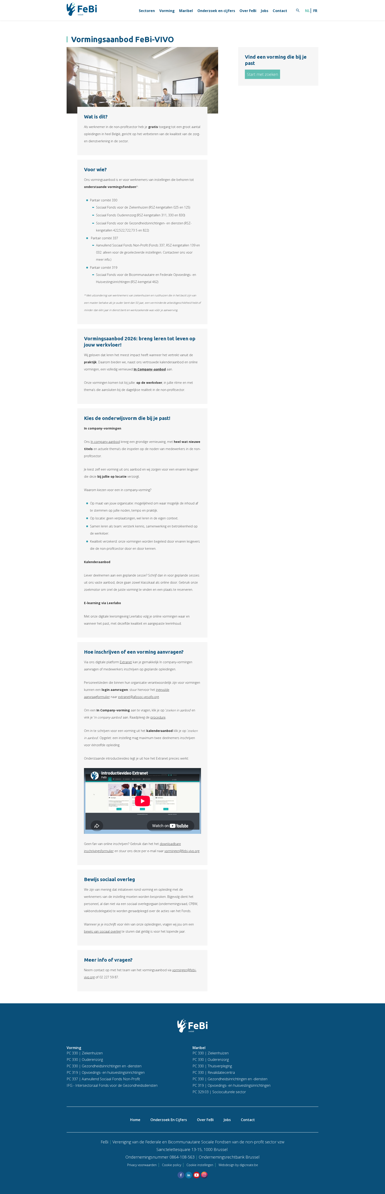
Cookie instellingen (199, 1165)
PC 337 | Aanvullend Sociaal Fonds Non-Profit (103, 1078)
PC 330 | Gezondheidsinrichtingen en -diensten (104, 1066)
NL (307, 10)
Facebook (181, 1175)
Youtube (196, 1175)
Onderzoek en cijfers (216, 10)
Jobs (264, 10)
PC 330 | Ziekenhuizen (85, 1053)
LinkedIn (188, 1175)
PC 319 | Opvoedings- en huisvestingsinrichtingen (106, 1072)
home (135, 1119)
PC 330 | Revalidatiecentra (213, 1072)
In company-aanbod (105, 442)
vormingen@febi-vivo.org (181, 851)
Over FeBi (248, 10)
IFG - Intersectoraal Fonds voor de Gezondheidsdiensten (112, 1085)
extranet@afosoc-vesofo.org (138, 697)
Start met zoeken (262, 74)
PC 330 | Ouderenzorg (85, 1059)
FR (315, 10)
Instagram (204, 1175)
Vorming (167, 10)
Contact (280, 10)
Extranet (126, 662)
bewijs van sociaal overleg (102, 931)
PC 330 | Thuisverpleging (212, 1066)
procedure (158, 717)
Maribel (186, 10)
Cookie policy (171, 1165)
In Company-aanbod (150, 369)
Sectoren (147, 10)
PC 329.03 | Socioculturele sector (219, 1091)
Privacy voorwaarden (142, 1165)
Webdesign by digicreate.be (238, 1165)
